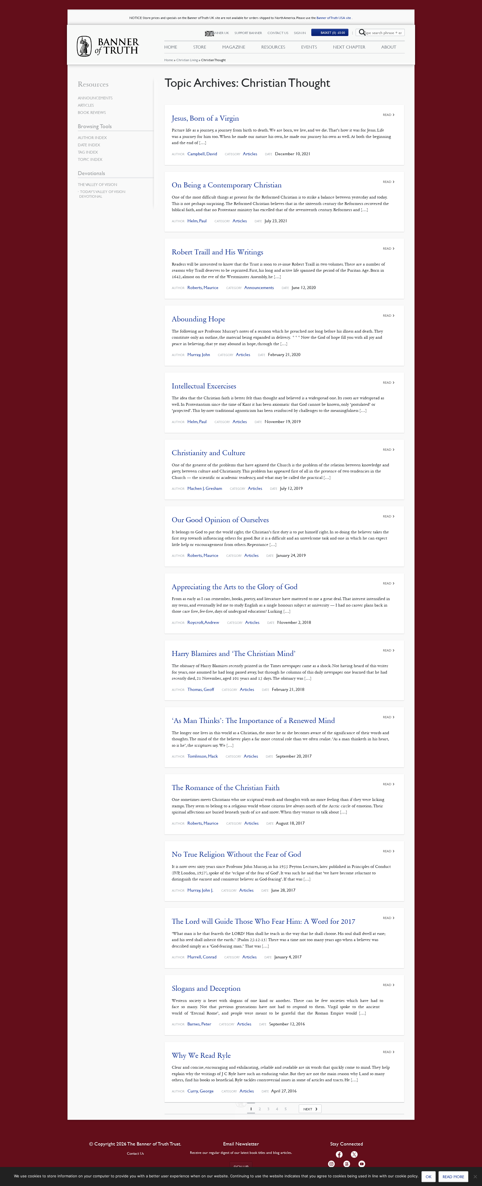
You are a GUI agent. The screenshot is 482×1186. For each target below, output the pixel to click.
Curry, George (200, 1091)
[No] (475, 1176)
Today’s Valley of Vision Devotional (102, 194)
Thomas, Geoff (200, 689)
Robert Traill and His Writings (217, 252)
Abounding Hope (198, 319)
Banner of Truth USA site (334, 18)
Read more (453, 1176)
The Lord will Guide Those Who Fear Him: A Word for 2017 (263, 921)
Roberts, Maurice (202, 287)
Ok (429, 1176)
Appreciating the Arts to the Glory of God (235, 587)
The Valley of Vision (97, 184)
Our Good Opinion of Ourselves (220, 520)
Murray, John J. (200, 890)
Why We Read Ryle (201, 1055)
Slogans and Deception (206, 988)
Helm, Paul (197, 221)
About (388, 47)
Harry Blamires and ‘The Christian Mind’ (234, 653)
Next (307, 1109)
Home (168, 60)
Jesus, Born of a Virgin (205, 118)
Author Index (92, 137)
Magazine (233, 47)
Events (309, 47)
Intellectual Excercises (204, 386)
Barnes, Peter (199, 1024)
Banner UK (220, 33)
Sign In (300, 33)
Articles (250, 154)
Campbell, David (202, 154)
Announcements (259, 287)
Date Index (89, 144)
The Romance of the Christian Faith (226, 787)
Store (199, 47)
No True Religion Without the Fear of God (236, 854)
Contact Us (277, 33)
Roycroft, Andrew (203, 622)
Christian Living (187, 60)
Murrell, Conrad (201, 957)
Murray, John (198, 354)
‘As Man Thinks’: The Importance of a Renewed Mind (253, 720)
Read (387, 115)
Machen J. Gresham (204, 488)
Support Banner (248, 33)
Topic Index (90, 159)
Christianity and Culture (208, 452)
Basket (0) (333, 32)
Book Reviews (92, 112)
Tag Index (88, 152)
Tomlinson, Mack (202, 756)
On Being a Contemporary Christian (227, 185)
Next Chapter (349, 47)
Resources (273, 47)
